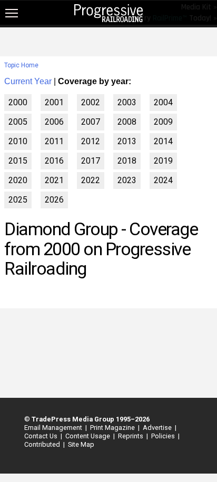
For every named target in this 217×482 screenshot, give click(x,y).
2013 (126, 141)
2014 (163, 141)
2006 (54, 122)
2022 (90, 180)
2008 (126, 122)
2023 (126, 180)
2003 (126, 102)
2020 (17, 180)
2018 (126, 161)
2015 (17, 161)
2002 (90, 102)
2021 (54, 180)
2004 (163, 102)
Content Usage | (88, 436)
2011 (54, 141)
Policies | (164, 436)
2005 (17, 122)
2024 (163, 180)
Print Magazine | (113, 427)
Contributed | (43, 444)
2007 (90, 122)
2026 (54, 200)
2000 (17, 102)
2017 (90, 161)
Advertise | (158, 427)
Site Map (81, 444)
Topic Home (21, 65)
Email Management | (54, 427)
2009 (163, 122)
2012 (90, 141)
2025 (17, 200)
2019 (163, 161)
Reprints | (131, 436)
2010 (17, 141)
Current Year (28, 81)
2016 (54, 161)
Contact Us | (41, 436)
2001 (54, 102)
